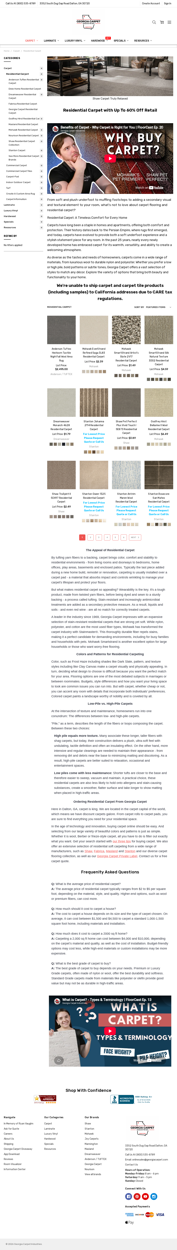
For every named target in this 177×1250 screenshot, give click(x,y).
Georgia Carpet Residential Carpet (23, 111)
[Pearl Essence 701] (88, 371)
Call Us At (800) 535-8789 (21, 3)
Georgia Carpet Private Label (117, 856)
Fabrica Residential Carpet (23, 103)
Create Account (151, 3)
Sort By (139, 307)
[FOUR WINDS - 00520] (137, 448)
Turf (8, 188)
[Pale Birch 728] (104, 371)
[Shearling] (169, 524)
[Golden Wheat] (90, 452)
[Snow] (104, 521)
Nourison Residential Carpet (24, 135)
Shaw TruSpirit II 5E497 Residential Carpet (61, 498)
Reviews (8, 1159)
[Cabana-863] (148, 379)
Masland (112, 851)
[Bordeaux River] (116, 375)
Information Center (15, 1169)
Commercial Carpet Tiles (19, 171)
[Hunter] (165, 524)
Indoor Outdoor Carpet (18, 182)
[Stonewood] (120, 375)
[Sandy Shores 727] (100, 371)
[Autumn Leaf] (128, 375)
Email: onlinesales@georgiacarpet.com (146, 1159)
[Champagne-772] (157, 379)
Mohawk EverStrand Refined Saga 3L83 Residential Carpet (93, 352)
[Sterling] (137, 524)
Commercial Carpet (16, 165)
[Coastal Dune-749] (165, 379)
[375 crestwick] (55, 444)
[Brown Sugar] (148, 524)
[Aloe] (116, 524)
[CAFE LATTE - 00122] (124, 448)
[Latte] (92, 521)
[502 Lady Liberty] (55, 517)
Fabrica (99, 851)
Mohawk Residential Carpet (23, 130)
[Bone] (157, 444)
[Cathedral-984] (153, 379)
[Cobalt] (120, 524)
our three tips (122, 841)
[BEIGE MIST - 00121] (120, 448)
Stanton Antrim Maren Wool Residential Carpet (126, 498)
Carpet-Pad (12, 176)
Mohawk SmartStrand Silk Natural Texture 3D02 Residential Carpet (159, 356)
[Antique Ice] (132, 375)
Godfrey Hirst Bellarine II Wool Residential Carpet (159, 425)
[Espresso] (157, 524)
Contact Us (131, 1164)
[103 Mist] (51, 517)
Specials (120, 40)
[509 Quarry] (72, 517)
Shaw (88, 851)
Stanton (130, 851)
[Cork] (165, 444)
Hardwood (98, 40)
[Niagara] (98, 452)
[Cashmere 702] (92, 371)
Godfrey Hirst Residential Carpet (26, 118)
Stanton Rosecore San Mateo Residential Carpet (159, 498)
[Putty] (96, 521)
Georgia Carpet (93, 1164)
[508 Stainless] (68, 517)
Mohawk (89, 1133)
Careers (8, 1133)
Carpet (30, 40)
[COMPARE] (69, 327)
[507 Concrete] (64, 517)
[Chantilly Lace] (153, 524)
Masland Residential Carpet (23, 124)
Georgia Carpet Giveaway (18, 1149)
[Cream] (84, 521)
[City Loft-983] (161, 379)
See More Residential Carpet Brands (24, 158)
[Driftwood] (124, 524)
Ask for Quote (11, 1128)
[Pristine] (102, 452)
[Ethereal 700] (84, 371)
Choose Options (61, 335)
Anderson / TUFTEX (95, 1159)
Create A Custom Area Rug (20, 193)
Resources (142, 40)
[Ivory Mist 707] (96, 371)
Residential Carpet (17, 74)
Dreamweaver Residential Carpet (22, 96)
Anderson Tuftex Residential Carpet (24, 81)
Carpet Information (16, 199)
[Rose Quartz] (128, 524)
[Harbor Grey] (161, 524)
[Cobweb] (161, 444)
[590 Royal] (64, 444)
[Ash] (148, 444)
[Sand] (100, 521)
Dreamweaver (92, 1154)
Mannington (91, 1144)
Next (134, 537)
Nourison (89, 1169)
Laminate (50, 40)
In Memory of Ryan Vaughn (18, 1123)
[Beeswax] (153, 444)
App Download (12, 1154)
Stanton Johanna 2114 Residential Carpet (94, 425)
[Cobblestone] (85, 452)
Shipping (8, 1144)
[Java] (94, 452)
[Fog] (88, 521)
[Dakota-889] (169, 379)
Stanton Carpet (17, 150)
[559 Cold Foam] (59, 444)
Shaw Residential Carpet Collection (22, 143)
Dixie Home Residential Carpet (25, 88)
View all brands (93, 1174)
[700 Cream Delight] (68, 444)
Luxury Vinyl (74, 40)
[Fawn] (169, 444)
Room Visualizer (13, 1164)
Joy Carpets (92, 1138)
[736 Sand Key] (72, 444)
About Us (9, 1138)
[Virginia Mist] (124, 375)
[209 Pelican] (51, 444)
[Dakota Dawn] (137, 375)
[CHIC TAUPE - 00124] (132, 448)
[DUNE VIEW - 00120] (116, 448)
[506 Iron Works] (59, 517)
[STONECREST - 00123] (128, 448)
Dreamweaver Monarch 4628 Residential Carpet (61, 425)
